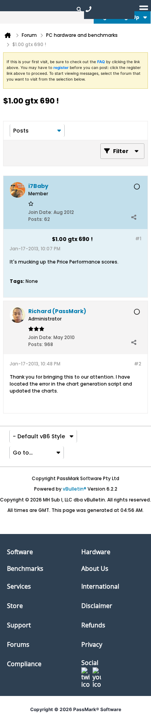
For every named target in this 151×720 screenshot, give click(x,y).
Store (15, 605)
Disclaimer (96, 605)
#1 (138, 238)
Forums (18, 644)
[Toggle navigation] (143, 9)
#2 (137, 363)
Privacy (91, 644)
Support (19, 625)
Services (19, 586)
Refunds (93, 625)
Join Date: (40, 212)
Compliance (24, 664)
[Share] (133, 217)
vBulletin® (74, 489)
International (100, 586)
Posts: (35, 219)
